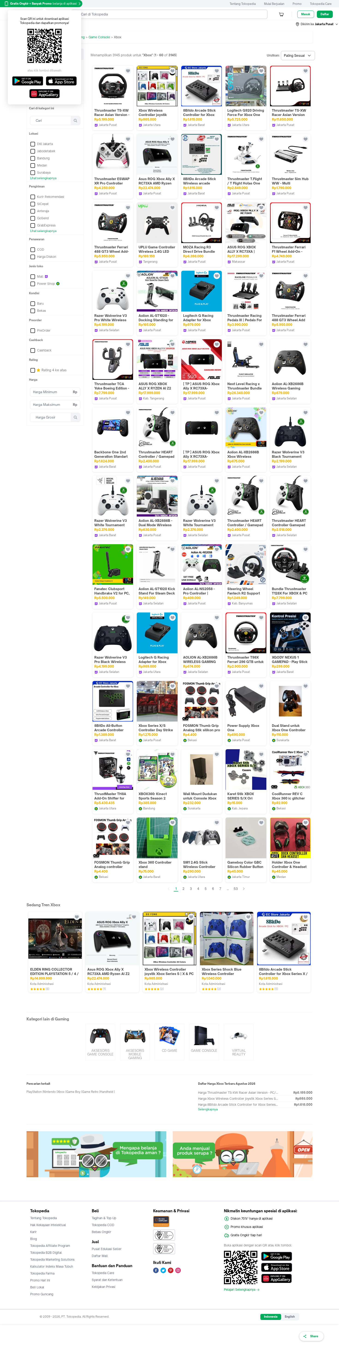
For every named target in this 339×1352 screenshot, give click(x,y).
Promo (297, 4)
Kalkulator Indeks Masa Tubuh (51, 1266)
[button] (317, 24)
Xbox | (61, 1091)
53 (236, 889)
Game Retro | (91, 1091)
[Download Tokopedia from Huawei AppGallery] (276, 1278)
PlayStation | (35, 1091)
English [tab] (290, 1316)
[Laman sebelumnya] (168, 888)
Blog (33, 1239)
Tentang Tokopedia (243, 4)
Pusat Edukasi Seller (107, 1249)
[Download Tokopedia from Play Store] (276, 1256)
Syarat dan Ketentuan (107, 1280)
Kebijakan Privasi (103, 1287)
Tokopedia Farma (42, 1273)
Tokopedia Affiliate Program (50, 1246)
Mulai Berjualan (274, 4)
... (228, 889)
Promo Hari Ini (40, 1280)
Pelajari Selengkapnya (239, 1290)
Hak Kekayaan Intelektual (48, 1225)
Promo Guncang (41, 1294)
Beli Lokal (37, 1287)
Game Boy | (74, 1091)
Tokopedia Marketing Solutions (52, 1259)
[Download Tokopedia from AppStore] (276, 1267)
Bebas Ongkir (101, 1232)
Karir (33, 1232)
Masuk (305, 14)
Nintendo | (50, 1091)
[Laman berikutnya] (244, 888)
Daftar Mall (100, 1256)
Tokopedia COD (103, 1225)
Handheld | (107, 1091)
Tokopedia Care (321, 4)
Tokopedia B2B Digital (46, 1252)
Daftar (325, 14)
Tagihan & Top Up (104, 1218)
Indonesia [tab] (270, 1316)
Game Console (99, 37)
